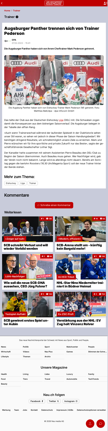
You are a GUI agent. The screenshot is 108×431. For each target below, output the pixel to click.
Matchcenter (72, 347)
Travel (47, 379)
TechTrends (93, 379)
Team (16, 410)
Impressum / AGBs (65, 410)
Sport (47, 347)
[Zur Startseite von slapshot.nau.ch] (54, 3)
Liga (61, 120)
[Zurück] (1, 3)
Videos (26, 352)
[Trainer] (54, 17)
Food (3, 379)
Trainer (16, 10)
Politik (26, 347)
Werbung (6, 410)
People (91, 347)
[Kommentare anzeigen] (100, 423)
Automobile (72, 379)
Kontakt (34, 410)
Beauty (4, 384)
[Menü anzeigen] (106, 3)
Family (91, 374)
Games (70, 352)
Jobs (25, 410)
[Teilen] (90, 423)
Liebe (47, 374)
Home (7, 10)
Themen (26, 356)
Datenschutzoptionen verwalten (91, 410)
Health (4, 374)
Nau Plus (49, 352)
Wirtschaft (6, 352)
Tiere (25, 379)
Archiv (48, 356)
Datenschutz (47, 410)
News (3, 347)
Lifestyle (5, 356)
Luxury (70, 374)
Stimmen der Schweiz (98, 352)
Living (25, 374)
